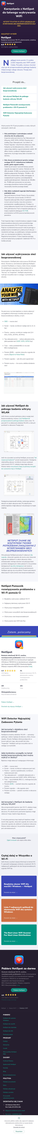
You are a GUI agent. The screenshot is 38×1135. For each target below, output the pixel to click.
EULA (4, 1085)
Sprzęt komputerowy (9, 1075)
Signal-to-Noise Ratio (17, 354)
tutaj (30, 666)
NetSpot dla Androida (9, 1027)
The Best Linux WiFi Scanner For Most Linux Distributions (17, 934)
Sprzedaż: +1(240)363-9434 (13, 1114)
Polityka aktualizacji (9, 1089)
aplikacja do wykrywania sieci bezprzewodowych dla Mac (19, 24)
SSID (6, 321)
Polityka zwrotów (8, 1092)
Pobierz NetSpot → (7, 702)
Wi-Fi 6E (25, 211)
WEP (18, 341)
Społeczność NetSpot (9, 1064)
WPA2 (27, 341)
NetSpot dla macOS (9, 1024)
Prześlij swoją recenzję (9, 1000)
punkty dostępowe (17, 566)
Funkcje (5, 1041)
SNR (11, 784)
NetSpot (13, 60)
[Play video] (19, 294)
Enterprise (6, 1045)
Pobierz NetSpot (19, 51)
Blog (4, 1071)
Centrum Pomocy (8, 1061)
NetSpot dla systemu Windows (9, 1019)
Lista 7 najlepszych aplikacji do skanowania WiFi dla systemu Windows (18, 909)
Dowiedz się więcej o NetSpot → (12, 706)
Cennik (5, 1048)
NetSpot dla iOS (8, 1031)
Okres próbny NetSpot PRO (10, 1053)
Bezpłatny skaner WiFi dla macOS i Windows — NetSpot (18, 885)
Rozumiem (19, 1131)
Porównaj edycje (8, 1034)
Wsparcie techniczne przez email (15, 1110)
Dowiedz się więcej (9, 892)
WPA (23, 341)
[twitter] (20, 30)
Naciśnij (5, 1068)
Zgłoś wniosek (12, 840)
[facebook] (17, 30)
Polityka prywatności (9, 1082)
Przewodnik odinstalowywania (8, 1097)
